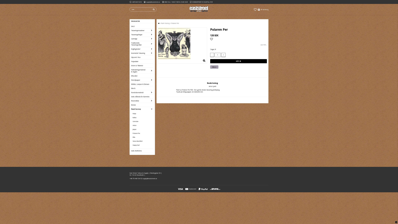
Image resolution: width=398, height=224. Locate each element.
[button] (255, 9)
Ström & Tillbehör (137, 66)
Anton (134, 125)
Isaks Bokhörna (136, 151)
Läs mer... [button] (263, 45)
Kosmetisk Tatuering (138, 53)
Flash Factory (136, 109)
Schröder (135, 121)
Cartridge (134, 39)
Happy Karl (136, 145)
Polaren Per (136, 133)
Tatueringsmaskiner (137, 30)
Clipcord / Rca (135, 57)
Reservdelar (135, 101)
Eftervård (134, 76)
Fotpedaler (134, 61)
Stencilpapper (135, 80)
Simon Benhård (137, 141)
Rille (134, 137)
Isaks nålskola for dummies (140, 97)
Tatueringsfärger (136, 35)
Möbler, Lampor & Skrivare (140, 84)
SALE (133, 26)
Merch (133, 88)
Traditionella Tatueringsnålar (136, 44)
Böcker (133, 105)
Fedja (134, 113)
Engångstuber (135, 49)
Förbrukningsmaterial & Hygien (138, 71)
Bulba (134, 117)
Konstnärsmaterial (137, 92)
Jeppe (134, 129)
